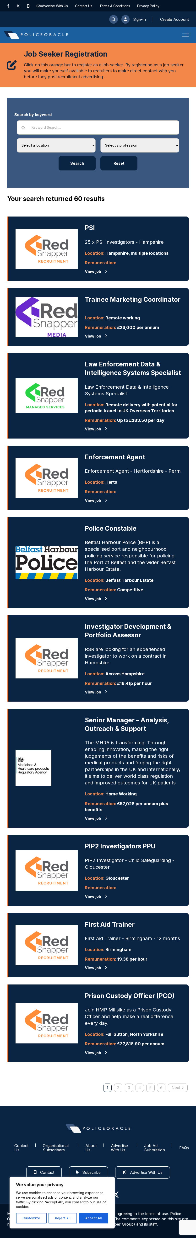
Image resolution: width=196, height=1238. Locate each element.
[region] (62, 1202)
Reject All (63, 1218)
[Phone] (28, 6)
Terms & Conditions (114, 6)
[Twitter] (18, 6)
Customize (31, 1218)
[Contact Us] (38, 6)
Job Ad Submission (154, 1147)
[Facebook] (8, 6)
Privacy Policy (148, 6)
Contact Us (83, 6)
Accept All (93, 1218)
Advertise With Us (54, 6)
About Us (91, 1147)
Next (176, 1087)
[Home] (36, 35)
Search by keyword (33, 114)
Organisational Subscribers (56, 1147)
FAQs (184, 1148)
